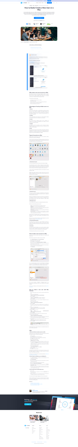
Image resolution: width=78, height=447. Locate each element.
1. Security (32, 50)
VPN (39, 435)
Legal (32, 429)
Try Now (28, 404)
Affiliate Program (34, 428)
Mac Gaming (47, 437)
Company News (48, 429)
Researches (47, 436)
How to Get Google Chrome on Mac (32, 422)
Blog (33, 5)
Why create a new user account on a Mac (36, 47)
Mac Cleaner (40, 427)
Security (47, 427)
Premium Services (41, 437)
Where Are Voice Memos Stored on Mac (43, 422)
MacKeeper (31, 5)
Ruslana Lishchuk (35, 390)
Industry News (47, 435)
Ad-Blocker (40, 436)
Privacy (47, 428)
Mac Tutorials (36, 5)
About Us (33, 427)
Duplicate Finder (41, 429)
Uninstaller (40, 428)
